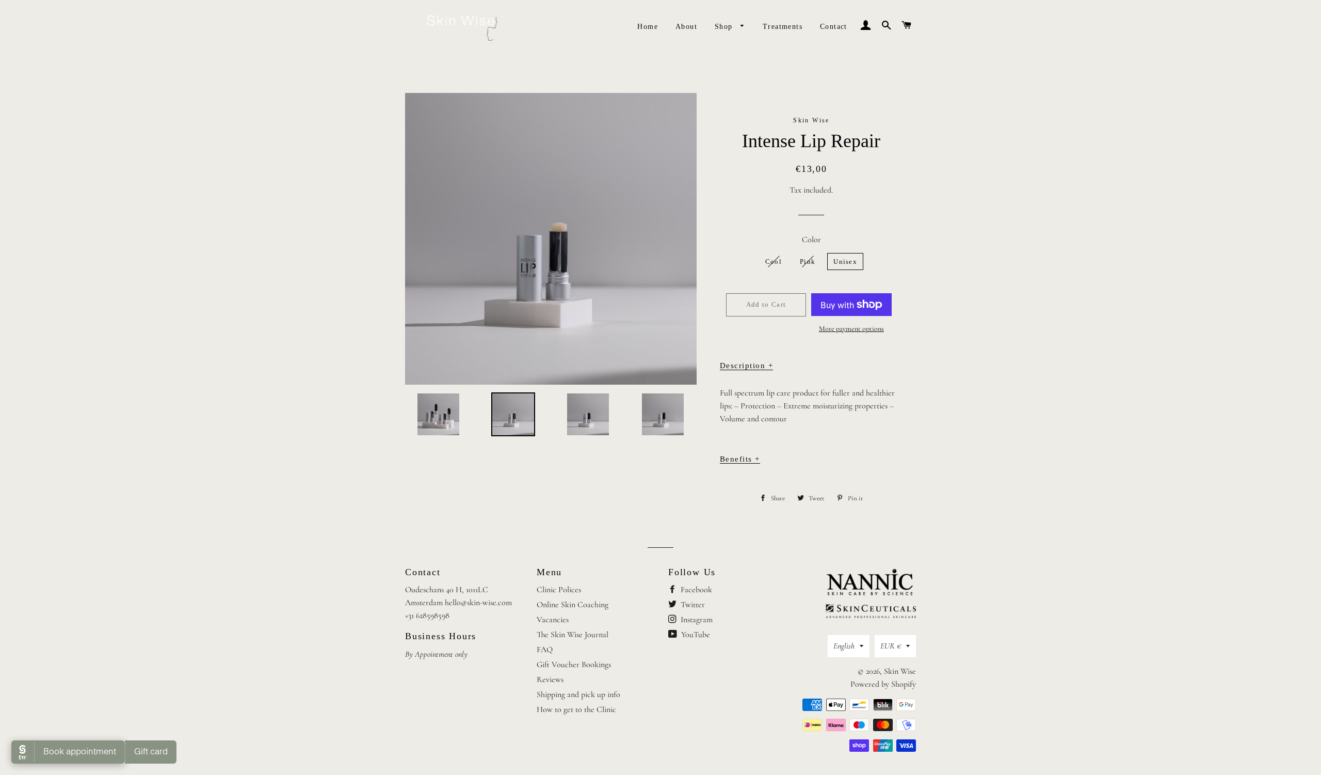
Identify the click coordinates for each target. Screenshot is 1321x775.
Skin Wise (900, 671)
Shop (725, 26)
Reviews (550, 679)
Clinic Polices (559, 589)
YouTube (694, 634)
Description (747, 365)
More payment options (851, 328)
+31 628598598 (427, 615)
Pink (807, 261)
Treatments (782, 26)
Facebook (695, 589)
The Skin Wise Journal (572, 634)
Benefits (740, 459)
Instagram (696, 619)
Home (647, 26)
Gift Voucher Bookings (574, 664)
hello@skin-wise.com (478, 602)
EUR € (890, 646)
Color (811, 239)
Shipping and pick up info (578, 694)
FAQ (545, 649)
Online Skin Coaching (572, 604)
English (844, 646)
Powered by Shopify (883, 684)
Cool (773, 261)
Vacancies (553, 619)
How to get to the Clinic (576, 709)
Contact (833, 26)
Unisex (845, 261)
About (686, 26)
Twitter (692, 604)
